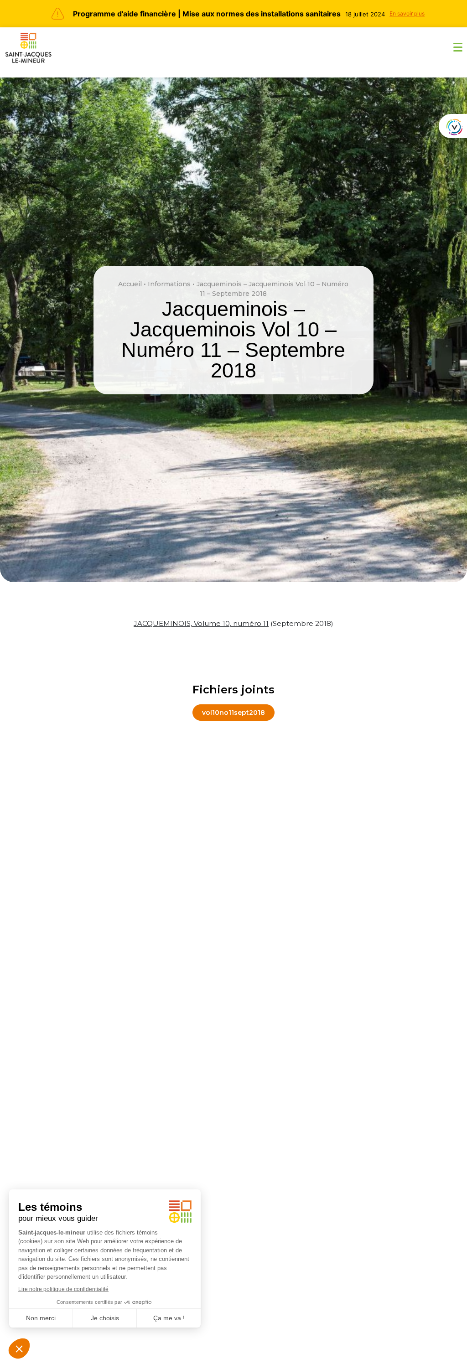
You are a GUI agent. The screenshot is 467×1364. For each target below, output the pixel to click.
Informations (169, 284)
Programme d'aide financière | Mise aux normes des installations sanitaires (207, 13)
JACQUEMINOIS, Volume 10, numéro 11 (201, 623)
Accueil (130, 284)
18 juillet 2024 (365, 14)
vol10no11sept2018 (233, 712)
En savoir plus (407, 13)
